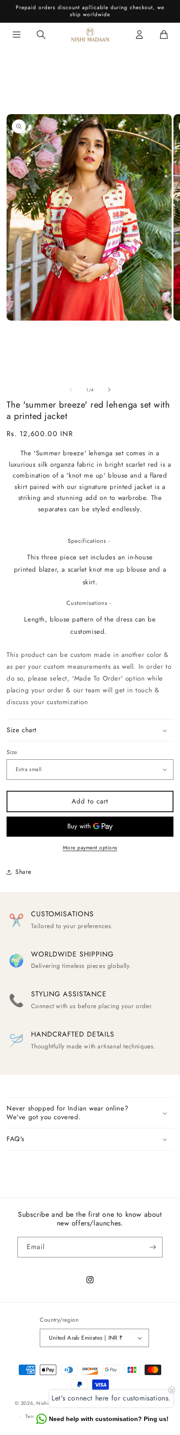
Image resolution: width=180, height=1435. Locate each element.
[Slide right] (109, 389)
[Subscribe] (152, 1247)
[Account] (139, 34)
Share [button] (23, 871)
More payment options (90, 848)
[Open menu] (16, 34)
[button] (90, 730)
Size (12, 752)
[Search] (41, 34)
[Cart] (164, 34)
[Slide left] (70, 389)
